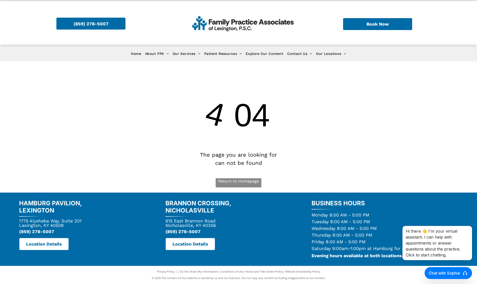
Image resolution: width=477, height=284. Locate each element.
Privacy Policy (166, 271)
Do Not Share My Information (199, 271)
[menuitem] (136, 54)
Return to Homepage (238, 181)
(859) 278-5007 (36, 231)
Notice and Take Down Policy (264, 271)
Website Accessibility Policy (302, 271)
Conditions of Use (231, 271)
